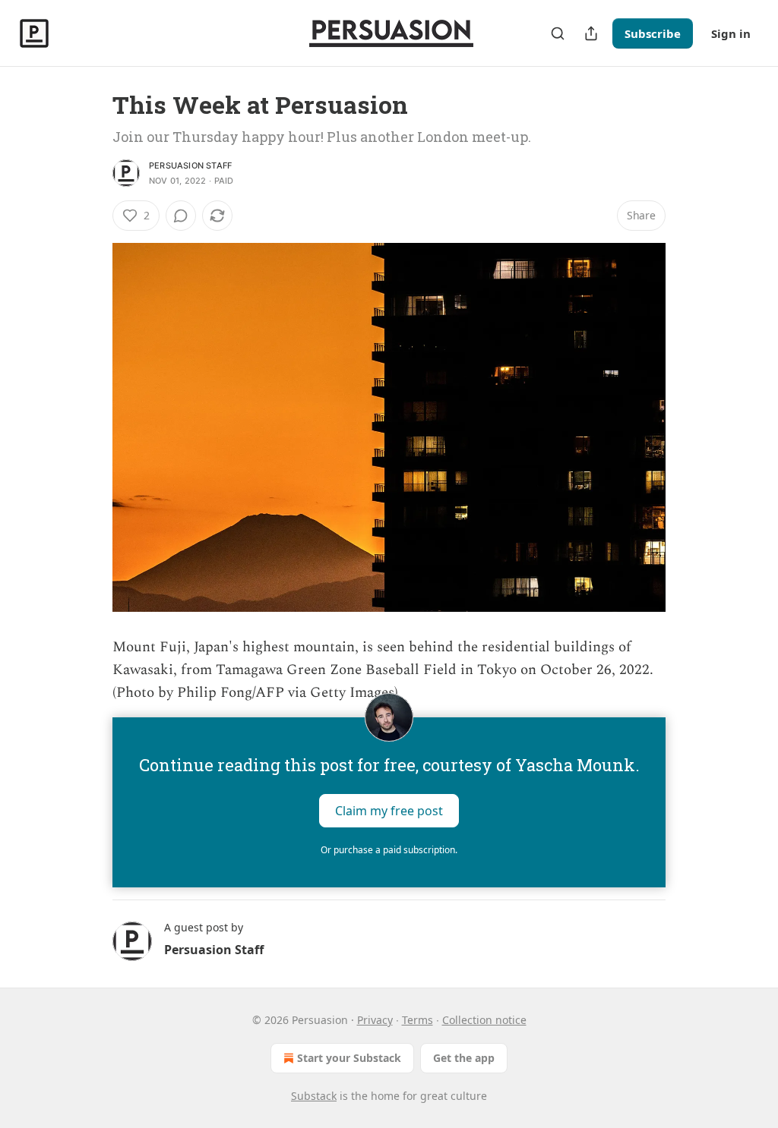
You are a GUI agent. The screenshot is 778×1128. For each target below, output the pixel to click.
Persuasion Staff (190, 165)
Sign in (731, 33)
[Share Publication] (591, 33)
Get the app (464, 1058)
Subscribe (653, 33)
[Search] (557, 33)
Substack (314, 1096)
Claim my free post (389, 810)
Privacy (375, 1020)
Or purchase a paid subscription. (389, 849)
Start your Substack (349, 1058)
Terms (417, 1020)
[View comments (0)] (181, 215)
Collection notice (484, 1020)
